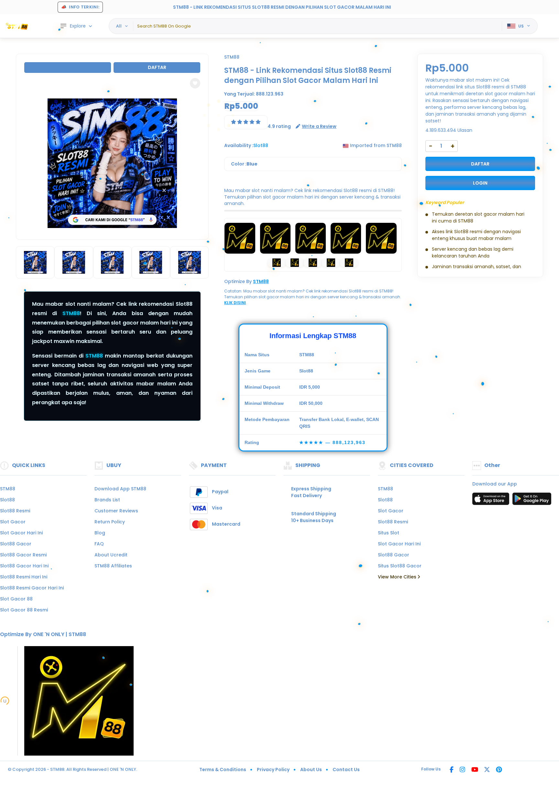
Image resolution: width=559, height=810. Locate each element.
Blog (99, 533)
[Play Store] (531, 501)
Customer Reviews (116, 511)
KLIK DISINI (235, 302)
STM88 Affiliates (113, 566)
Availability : (238, 145)
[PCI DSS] (5, 701)
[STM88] (18, 26)
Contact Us (346, 769)
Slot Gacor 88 (16, 599)
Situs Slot (388, 533)
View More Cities (398, 577)
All (119, 26)
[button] (195, 83)
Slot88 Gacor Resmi (23, 555)
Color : (244, 164)
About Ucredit (110, 555)
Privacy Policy (273, 769)
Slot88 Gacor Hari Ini (24, 566)
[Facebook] (451, 770)
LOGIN (480, 183)
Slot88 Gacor (15, 544)
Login (67, 67)
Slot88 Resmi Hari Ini (23, 577)
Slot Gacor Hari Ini (21, 533)
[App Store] (491, 501)
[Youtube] (475, 770)
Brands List (107, 499)
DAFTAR (480, 164)
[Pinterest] (499, 770)
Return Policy (109, 522)
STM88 (71, 313)
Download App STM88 (120, 488)
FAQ (99, 544)
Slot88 (7, 499)
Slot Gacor (13, 522)
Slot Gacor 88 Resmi (24, 610)
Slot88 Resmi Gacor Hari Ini (32, 588)
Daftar (157, 67)
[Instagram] (462, 770)
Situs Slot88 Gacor (400, 566)
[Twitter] (487, 770)
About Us (311, 769)
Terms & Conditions (222, 769)
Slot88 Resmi (15, 511)
